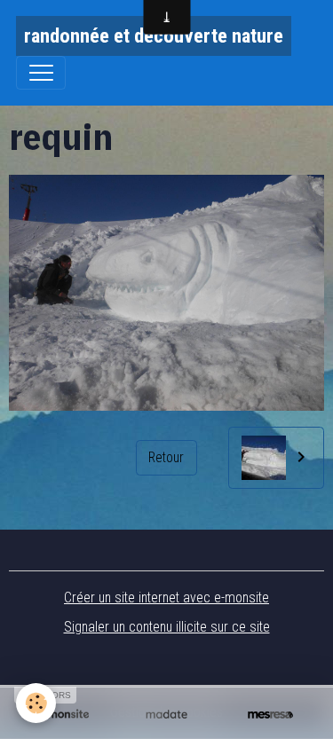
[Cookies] (36, 703)
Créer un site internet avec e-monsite (166, 597)
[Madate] (166, 714)
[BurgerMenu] (41, 73)
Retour (166, 457)
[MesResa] (270, 714)
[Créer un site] (62, 714)
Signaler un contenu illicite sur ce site (167, 626)
